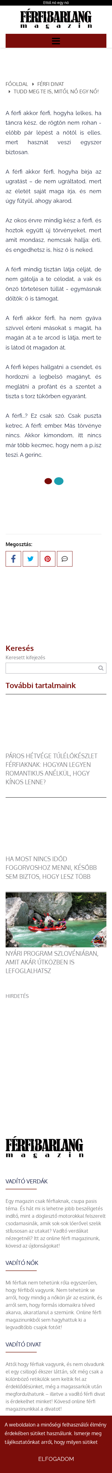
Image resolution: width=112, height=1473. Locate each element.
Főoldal (17, 84)
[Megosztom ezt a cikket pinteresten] (47, 559)
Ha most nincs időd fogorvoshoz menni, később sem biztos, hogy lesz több (51, 867)
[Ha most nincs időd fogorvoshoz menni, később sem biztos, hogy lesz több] (56, 851)
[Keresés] (101, 668)
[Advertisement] (56, 1055)
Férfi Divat (50, 84)
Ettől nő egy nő (56, 2)
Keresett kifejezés (25, 657)
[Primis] (55, 30)
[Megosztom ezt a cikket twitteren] (30, 559)
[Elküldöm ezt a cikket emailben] (64, 559)
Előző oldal (57, 502)
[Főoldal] (48, 481)
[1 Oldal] (58, 481)
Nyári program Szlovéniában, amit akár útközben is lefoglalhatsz (52, 962)
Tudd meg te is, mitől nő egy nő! (56, 91)
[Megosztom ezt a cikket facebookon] (13, 559)
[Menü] (56, 41)
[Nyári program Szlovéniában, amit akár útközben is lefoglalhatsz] (56, 945)
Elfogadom (56, 1459)
